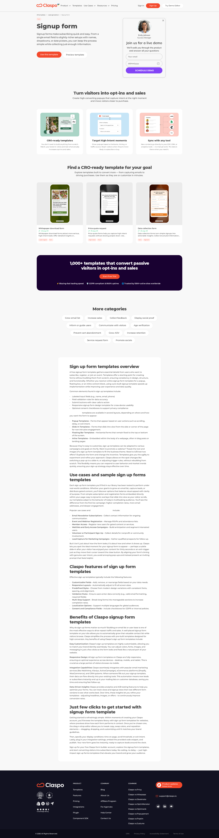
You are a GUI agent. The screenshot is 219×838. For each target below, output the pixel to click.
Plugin (76, 813)
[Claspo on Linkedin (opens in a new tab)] (164, 806)
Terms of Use (178, 834)
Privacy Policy (139, 834)
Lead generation (53, 15)
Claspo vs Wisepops (137, 794)
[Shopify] (38, 804)
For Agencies (106, 807)
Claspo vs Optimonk (137, 809)
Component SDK (80, 818)
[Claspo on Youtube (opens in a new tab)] (171, 806)
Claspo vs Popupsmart (138, 814)
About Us (105, 795)
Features (77, 795)
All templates (41, 15)
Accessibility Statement (159, 834)
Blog (103, 790)
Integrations (78, 807)
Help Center (106, 813)
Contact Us (106, 818)
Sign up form (76, 413)
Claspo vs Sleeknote (137, 799)
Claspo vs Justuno (136, 823)
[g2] (43, 803)
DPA (127, 834)
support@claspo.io (168, 796)
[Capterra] (52, 803)
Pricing (76, 801)
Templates (78, 790)
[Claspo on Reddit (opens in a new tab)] (158, 806)
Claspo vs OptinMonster (139, 804)
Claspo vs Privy (135, 790)
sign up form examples (101, 510)
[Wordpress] (47, 803)
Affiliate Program (108, 801)
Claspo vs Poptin (135, 819)
